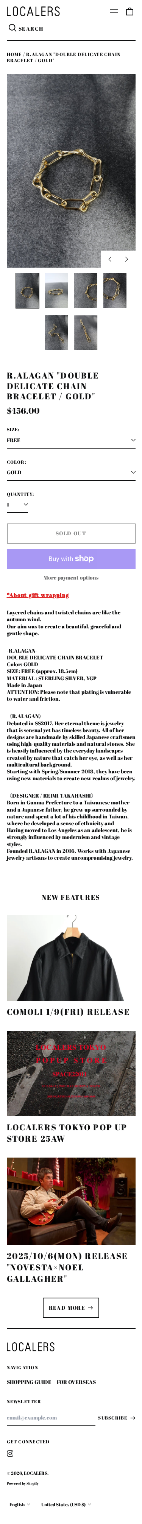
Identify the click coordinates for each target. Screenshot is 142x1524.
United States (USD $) (63, 1504)
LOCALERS (35, 1473)
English (17, 1504)
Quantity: (20, 494)
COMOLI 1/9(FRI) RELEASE (68, 1011)
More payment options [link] (71, 577)
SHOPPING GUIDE (29, 1381)
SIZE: (13, 430)
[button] (129, 11)
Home (14, 54)
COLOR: (17, 462)
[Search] (13, 29)
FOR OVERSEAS (76, 1381)
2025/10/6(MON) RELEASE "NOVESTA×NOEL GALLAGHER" (67, 1267)
